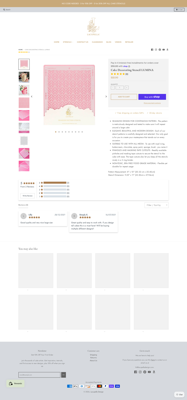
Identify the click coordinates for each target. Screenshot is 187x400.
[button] (24, 52)
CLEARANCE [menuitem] (97, 42)
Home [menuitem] (56, 42)
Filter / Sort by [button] (154, 205)
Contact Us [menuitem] (82, 42)
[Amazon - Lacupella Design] (167, 49)
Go (63, 375)
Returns (93, 358)
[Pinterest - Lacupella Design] (160, 49)
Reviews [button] (23, 205)
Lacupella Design (97, 391)
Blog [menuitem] (108, 42)
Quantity (114, 84)
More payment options (152, 103)
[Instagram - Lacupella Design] (156, 49)
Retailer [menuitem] (129, 42)
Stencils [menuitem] (67, 42)
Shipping (93, 355)
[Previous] (31, 96)
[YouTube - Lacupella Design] (163, 49)
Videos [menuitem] (118, 42)
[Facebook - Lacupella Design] (152, 49)
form (153, 360)
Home (20, 50)
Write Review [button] (28, 195)
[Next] (105, 96)
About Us (93, 361)
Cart (180, 10)
